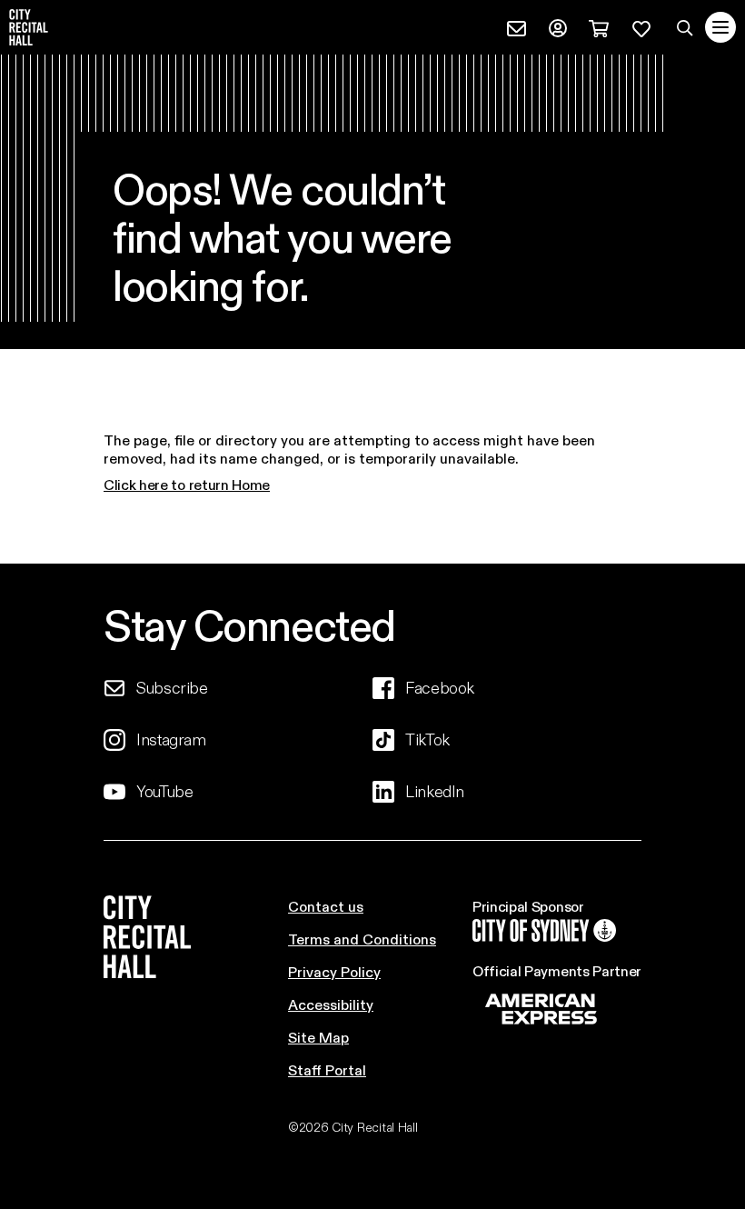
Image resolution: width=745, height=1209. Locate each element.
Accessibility (330, 1004)
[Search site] (685, 27)
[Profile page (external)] (558, 26)
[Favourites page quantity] (641, 26)
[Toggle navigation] (720, 27)
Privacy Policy (334, 971)
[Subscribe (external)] (516, 26)
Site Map (318, 1036)
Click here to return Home (187, 484)
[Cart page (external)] (599, 26)
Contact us (325, 905)
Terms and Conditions (362, 938)
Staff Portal (327, 1069)
